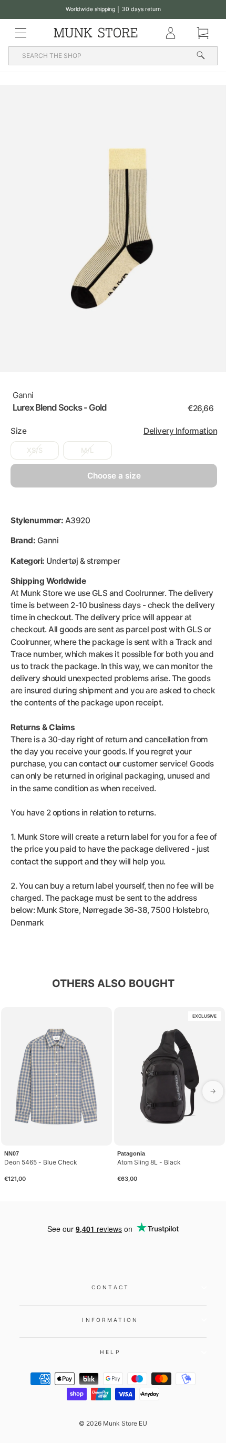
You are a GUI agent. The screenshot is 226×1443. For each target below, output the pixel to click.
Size (114, 431)
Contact (110, 1287)
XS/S (35, 450)
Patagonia (131, 1153)
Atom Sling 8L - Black (149, 1162)
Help (110, 1352)
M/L (87, 450)
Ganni (23, 395)
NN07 (11, 1153)
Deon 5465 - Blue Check (40, 1162)
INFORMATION (110, 1320)
